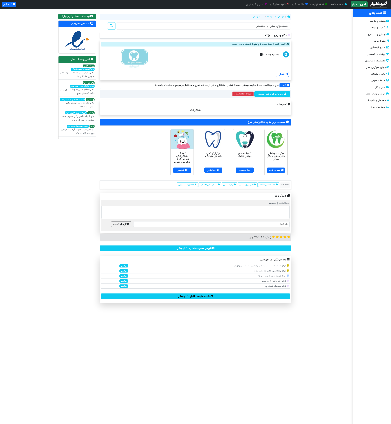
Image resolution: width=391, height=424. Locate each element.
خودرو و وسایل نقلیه (375, 94)
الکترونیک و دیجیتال (375, 61)
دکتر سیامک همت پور (275, 286)
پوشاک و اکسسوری (376, 54)
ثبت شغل (8, 4)
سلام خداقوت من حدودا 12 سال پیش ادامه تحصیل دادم (77, 88)
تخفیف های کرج (278, 4)
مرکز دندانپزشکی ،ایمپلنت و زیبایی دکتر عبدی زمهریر (260, 266)
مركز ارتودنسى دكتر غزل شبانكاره (270, 271)
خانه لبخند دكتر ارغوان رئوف (272, 276)
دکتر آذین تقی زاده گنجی (273, 281)
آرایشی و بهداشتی (377, 34)
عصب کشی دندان (268, 184)
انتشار (282, 74)
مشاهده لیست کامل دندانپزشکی (194, 296)
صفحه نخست (336, 4)
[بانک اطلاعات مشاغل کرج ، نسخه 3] (379, 4)
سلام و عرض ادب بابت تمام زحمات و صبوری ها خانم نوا (77, 71)
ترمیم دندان (228, 184)
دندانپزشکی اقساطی (209, 184)
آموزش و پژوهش (377, 27)
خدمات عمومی (378, 80)
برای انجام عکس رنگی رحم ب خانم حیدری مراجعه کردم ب (78, 116)
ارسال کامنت (119, 224)
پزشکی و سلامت (378, 21)
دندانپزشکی (258, 17)
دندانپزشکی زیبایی (186, 184)
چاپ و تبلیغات (378, 74)
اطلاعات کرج (298, 4)
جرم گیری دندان (246, 184)
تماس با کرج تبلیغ (255, 4)
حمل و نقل (380, 87)
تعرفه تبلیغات (317, 4)
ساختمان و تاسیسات (376, 100)
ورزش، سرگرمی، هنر (376, 67)
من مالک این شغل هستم (271, 94)
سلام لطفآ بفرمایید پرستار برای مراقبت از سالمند (77, 103)
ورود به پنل (358, 4)
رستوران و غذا (379, 41)
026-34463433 (272, 55)
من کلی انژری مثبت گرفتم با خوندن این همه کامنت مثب (78, 130)
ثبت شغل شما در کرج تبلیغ (76, 16)
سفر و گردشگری (377, 47)
